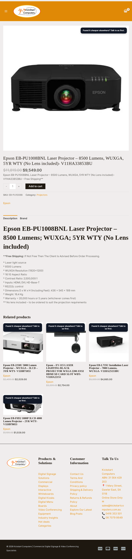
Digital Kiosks (46, 497)
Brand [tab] (23, 218)
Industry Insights (48, 517)
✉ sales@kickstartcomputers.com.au (113, 505)
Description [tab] (10, 218)
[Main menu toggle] (6, 11)
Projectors (42, 194)
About (73, 505)
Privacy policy (78, 486)
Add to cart (35, 186)
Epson (6, 203)
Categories (44, 525)
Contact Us (76, 474)
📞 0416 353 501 (112, 513)
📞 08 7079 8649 (112, 517)
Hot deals (44, 521)
